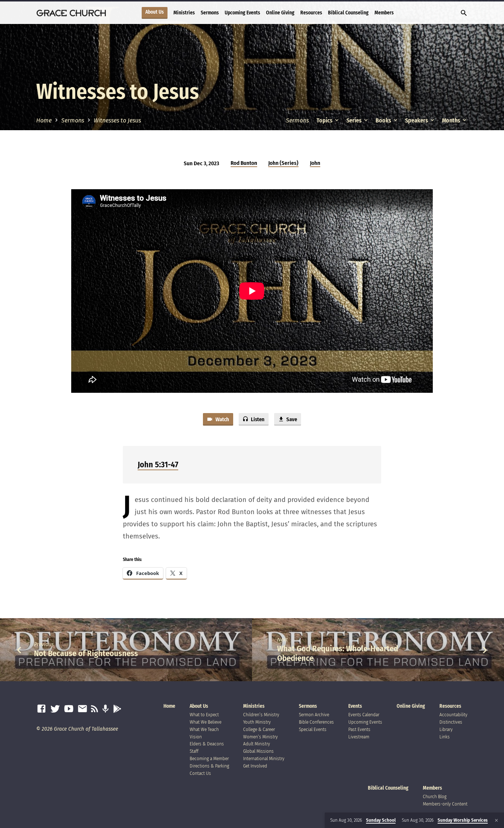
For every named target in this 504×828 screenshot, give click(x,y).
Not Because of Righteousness (86, 653)
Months (451, 120)
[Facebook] (41, 709)
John (315, 163)
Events (355, 706)
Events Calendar (363, 714)
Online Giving (280, 13)
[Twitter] (55, 709)
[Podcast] (105, 709)
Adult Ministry (256, 743)
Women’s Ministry (260, 736)
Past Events (359, 729)
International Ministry (263, 758)
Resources (311, 13)
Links (444, 736)
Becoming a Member (209, 758)
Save (291, 419)
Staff (194, 751)
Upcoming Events (242, 13)
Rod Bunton (244, 163)
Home (44, 120)
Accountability (453, 714)
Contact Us (200, 773)
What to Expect (204, 714)
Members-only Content (445, 804)
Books (384, 120)
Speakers (417, 120)
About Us (154, 12)
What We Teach (204, 729)
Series (354, 120)
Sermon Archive (314, 714)
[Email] (82, 709)
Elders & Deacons (207, 743)
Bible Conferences (316, 722)
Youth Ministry (257, 722)
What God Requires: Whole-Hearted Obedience (337, 653)
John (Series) (283, 163)
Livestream (358, 736)
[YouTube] (68, 709)
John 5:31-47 (158, 465)
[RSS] (94, 709)
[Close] (496, 820)
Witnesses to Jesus (117, 120)
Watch (221, 419)
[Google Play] (117, 709)
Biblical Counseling (348, 13)
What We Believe (205, 722)
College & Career (259, 729)
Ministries (184, 13)
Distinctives (450, 722)
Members (384, 13)
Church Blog (434, 796)
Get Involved (255, 766)
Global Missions (258, 751)
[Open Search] (464, 13)
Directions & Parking (209, 766)
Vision (196, 736)
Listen (257, 419)
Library (446, 729)
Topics (325, 120)
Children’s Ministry (261, 714)
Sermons (210, 13)
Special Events (313, 729)
